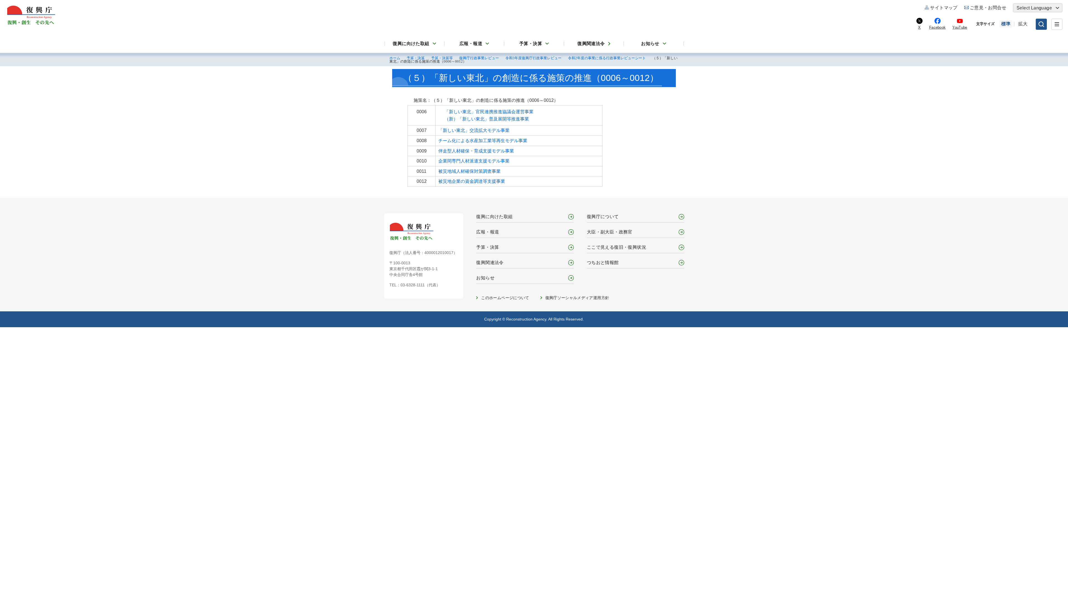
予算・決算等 (442, 58)
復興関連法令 (591, 43)
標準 (1005, 23)
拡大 (1022, 23)
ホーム (394, 58)
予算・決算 (530, 43)
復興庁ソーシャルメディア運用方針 (577, 297)
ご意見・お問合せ (988, 7)
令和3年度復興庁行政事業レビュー (533, 58)
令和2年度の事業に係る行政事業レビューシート (607, 58)
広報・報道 (470, 43)
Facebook (937, 27)
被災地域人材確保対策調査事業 (469, 171)
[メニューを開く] (1056, 24)
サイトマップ (943, 7)
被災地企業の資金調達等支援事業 (471, 181)
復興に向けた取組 (411, 43)
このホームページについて (505, 297)
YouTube (959, 27)
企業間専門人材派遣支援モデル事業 (474, 161)
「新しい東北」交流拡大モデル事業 (474, 130)
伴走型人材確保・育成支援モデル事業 (476, 151)
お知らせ (650, 43)
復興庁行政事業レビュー (479, 58)
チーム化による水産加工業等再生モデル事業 (482, 140)
